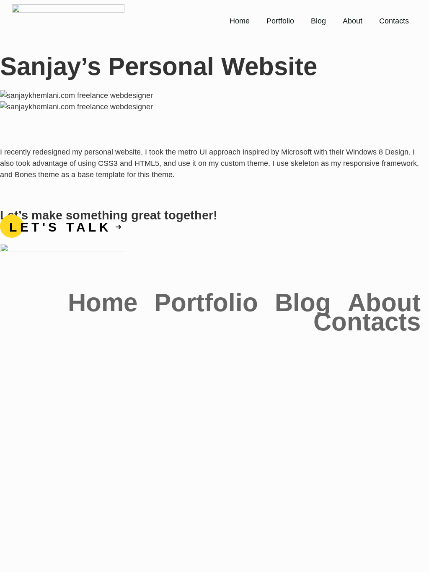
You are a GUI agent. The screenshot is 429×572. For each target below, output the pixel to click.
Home (240, 21)
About (352, 21)
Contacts (394, 21)
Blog (318, 21)
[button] (214, 118)
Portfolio (280, 21)
